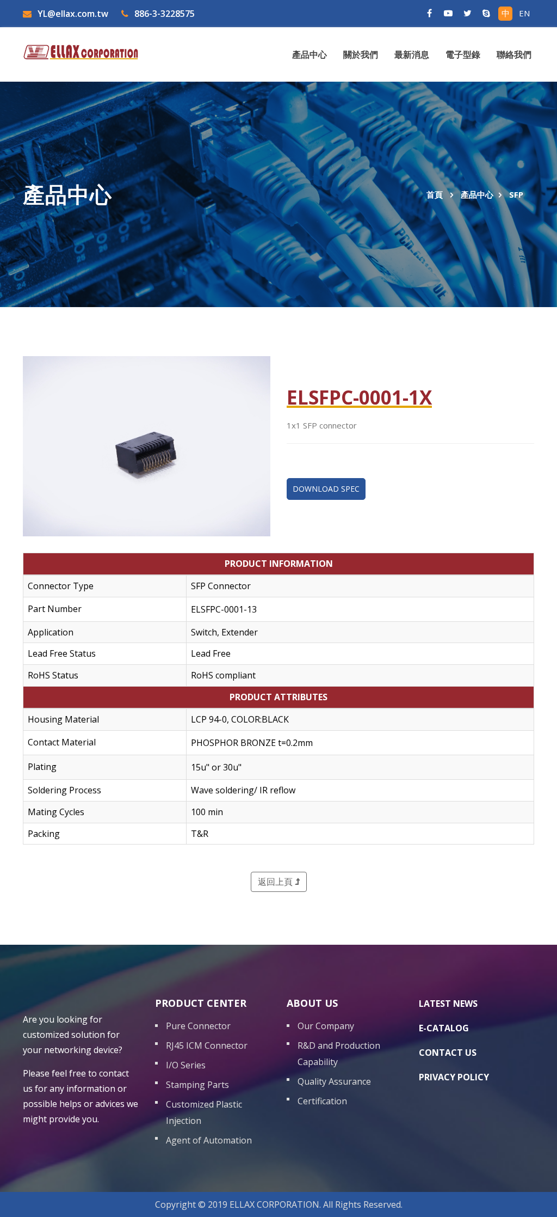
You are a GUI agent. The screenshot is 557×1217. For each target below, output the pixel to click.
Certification (322, 1101)
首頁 (434, 194)
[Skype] (486, 14)
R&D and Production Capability (339, 1053)
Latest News (448, 1004)
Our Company (326, 1026)
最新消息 (411, 54)
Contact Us (447, 1053)
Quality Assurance (334, 1081)
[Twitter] (467, 14)
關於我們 (360, 54)
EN (524, 13)
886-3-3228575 (163, 14)
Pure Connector (198, 1026)
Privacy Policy (454, 1077)
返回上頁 (276, 882)
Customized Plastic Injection (204, 1112)
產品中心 (309, 54)
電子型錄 (462, 54)
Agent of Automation (209, 1140)
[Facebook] (429, 14)
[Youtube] (448, 14)
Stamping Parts (197, 1085)
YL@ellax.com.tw (71, 14)
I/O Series (186, 1065)
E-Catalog (444, 1028)
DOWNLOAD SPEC (326, 489)
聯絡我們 (514, 54)
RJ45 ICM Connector (206, 1045)
